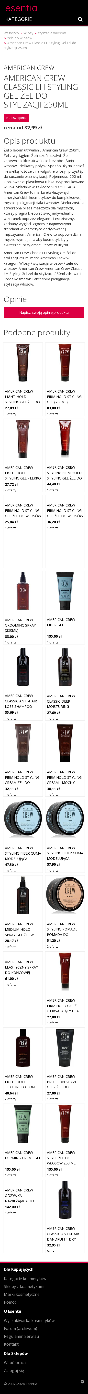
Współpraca (15, 1362)
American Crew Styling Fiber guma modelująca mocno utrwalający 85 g (23, 858)
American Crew (29, 67)
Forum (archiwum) (20, 1328)
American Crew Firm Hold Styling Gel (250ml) (64, 396)
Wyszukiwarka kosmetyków (29, 1320)
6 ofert (52, 1251)
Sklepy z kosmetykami (24, 1286)
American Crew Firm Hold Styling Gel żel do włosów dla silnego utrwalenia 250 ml (23, 516)
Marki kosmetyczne (22, 1294)
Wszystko (11, 33)
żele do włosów (19, 38)
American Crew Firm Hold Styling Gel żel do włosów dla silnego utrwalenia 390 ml (65, 516)
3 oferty (10, 414)
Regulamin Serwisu (21, 1336)
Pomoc (10, 1302)
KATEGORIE (18, 19)
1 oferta (52, 414)
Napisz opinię (16, 117)
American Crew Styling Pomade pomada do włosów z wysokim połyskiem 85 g (65, 934)
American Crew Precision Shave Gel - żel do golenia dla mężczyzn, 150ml (62, 1087)
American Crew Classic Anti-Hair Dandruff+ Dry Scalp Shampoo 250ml (63, 1239)
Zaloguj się (14, 1370)
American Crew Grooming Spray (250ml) (20, 625)
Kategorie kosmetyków (25, 1278)
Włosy (28, 33)
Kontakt (11, 1344)
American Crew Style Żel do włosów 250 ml (61, 1157)
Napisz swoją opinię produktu (44, 312)
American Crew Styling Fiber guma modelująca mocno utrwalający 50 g (65, 858)
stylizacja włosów (52, 33)
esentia (21, 7)
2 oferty (10, 490)
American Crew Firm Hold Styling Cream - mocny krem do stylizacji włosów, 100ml (64, 782)
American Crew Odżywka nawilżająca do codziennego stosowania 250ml (22, 1201)
